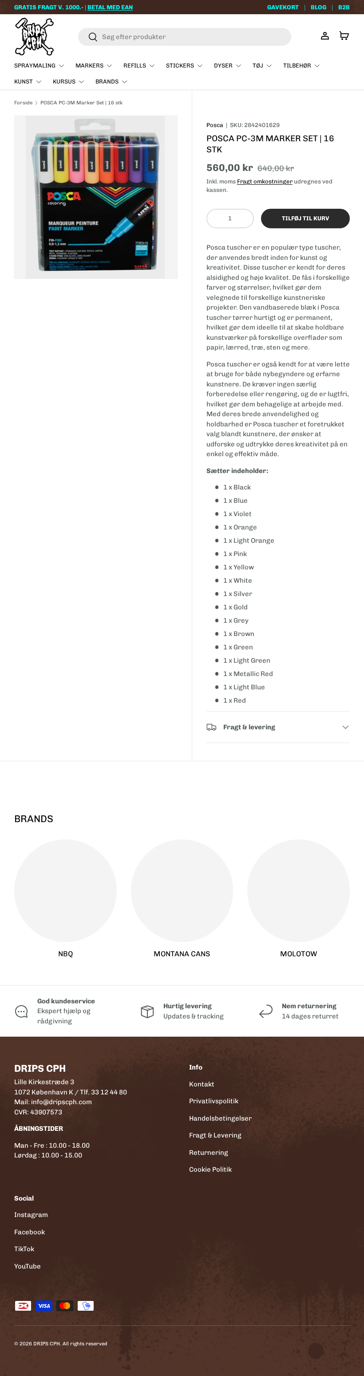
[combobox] (184, 37)
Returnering (208, 1153)
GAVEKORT (283, 7)
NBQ (65, 954)
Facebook (29, 1232)
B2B (344, 7)
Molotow (298, 954)
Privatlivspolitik (213, 1101)
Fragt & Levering (215, 1135)
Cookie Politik (210, 1169)
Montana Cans (182, 954)
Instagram (31, 1215)
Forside (23, 102)
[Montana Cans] (182, 891)
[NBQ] (65, 891)
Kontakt (201, 1084)
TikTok (24, 1249)
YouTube (27, 1266)
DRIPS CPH (46, 1343)
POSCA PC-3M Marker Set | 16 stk (81, 102)
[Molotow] (298, 891)
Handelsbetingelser (220, 1118)
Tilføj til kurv (305, 218)
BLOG (318, 7)
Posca (214, 125)
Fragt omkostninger (265, 181)
